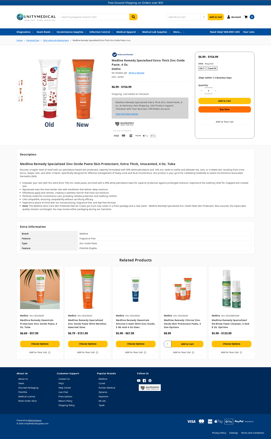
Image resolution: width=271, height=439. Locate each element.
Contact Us (64, 378)
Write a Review (136, 72)
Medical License (26, 396)
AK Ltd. (102, 400)
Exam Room (43, 31)
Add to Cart (216, 17)
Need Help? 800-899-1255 (225, 31)
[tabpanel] (40, 312)
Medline (103, 378)
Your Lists (248, 31)
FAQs (61, 383)
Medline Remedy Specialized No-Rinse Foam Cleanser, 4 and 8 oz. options (230, 323)
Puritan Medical (107, 387)
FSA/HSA (22, 392)
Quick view (39, 289)
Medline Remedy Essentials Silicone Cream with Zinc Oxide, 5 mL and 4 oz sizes (135, 323)
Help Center (64, 387)
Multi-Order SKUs (27, 400)
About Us (23, 378)
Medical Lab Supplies (154, 31)
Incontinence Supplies (70, 31)
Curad (102, 383)
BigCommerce (34, 420)
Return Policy (65, 400)
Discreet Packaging (28, 387)
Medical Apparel (126, 31)
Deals (21, 383)
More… (177, 31)
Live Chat (63, 392)
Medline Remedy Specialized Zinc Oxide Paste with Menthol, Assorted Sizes (87, 323)
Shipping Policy (66, 405)
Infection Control (100, 31)
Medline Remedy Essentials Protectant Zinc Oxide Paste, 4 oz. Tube (38, 323)
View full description (127, 113)
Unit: (205, 63)
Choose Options (39, 343)
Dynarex (103, 392)
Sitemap (233, 432)
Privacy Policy (219, 432)
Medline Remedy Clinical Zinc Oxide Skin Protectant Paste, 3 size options (182, 323)
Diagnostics (23, 31)
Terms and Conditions (252, 432)
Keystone (103, 396)
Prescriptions (65, 396)
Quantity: (203, 85)
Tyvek (101, 405)
